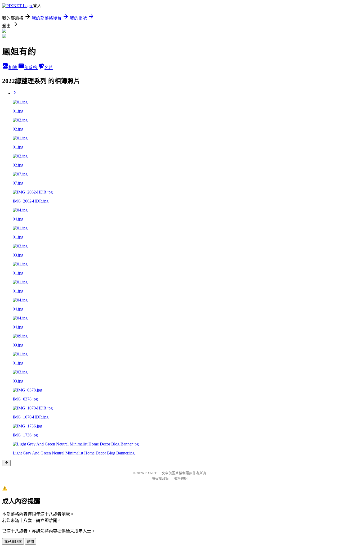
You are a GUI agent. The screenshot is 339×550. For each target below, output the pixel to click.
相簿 (13, 67)
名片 (48, 67)
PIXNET (151, 473)
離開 (30, 542)
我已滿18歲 (13, 542)
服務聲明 (181, 478)
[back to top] (6, 463)
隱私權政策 (160, 478)
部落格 (31, 67)
